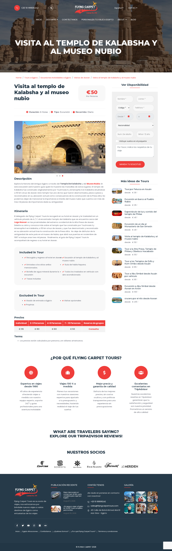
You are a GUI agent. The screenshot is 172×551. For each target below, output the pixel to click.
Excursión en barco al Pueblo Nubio (139, 200)
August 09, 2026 (69, 513)
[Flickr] (40, 525)
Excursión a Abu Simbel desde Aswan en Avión (140, 287)
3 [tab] (62, 175)
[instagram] (34, 525)
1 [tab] (57, 175)
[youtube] (28, 525)
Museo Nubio (93, 183)
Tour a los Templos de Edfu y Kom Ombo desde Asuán (139, 262)
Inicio (39, 19)
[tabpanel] (59, 147)
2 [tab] (59, 175)
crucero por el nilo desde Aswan (141, 298)
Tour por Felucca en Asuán (138, 189)
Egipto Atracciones (30, 531)
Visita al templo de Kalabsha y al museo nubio (141, 237)
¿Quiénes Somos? (61, 531)
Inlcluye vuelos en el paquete (133, 141)
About (121, 19)
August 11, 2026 (69, 501)
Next (101, 147)
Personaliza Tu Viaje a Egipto (97, 19)
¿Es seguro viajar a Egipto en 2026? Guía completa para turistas (73, 508)
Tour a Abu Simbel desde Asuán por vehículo (141, 275)
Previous (18, 147)
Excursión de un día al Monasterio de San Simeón (138, 225)
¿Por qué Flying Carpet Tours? (86, 358)
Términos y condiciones (108, 531)
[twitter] (23, 525)
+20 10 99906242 (98, 501)
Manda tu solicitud (130, 164)
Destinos (51, 19)
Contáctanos (69, 19)
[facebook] (17, 525)
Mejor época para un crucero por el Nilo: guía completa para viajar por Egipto (72, 495)
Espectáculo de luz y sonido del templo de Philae (141, 213)
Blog (133, 19)
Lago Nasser (20, 222)
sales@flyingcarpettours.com (104, 505)
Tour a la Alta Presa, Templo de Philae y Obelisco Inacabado (140, 250)
